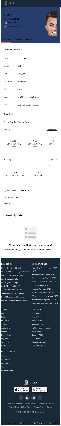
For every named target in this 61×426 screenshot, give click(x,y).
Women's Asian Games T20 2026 (45, 303)
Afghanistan (6, 328)
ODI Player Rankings (9, 282)
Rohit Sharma (37, 321)
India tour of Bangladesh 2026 (44, 300)
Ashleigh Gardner (39, 342)
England (4, 338)
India (3, 313)
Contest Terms (14, 407)
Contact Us (5, 360)
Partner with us (7, 370)
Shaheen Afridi (38, 335)
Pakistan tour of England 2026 (44, 278)
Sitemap (49, 407)
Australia (4, 324)
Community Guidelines (46, 404)
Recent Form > (52, 130)
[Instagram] (33, 397)
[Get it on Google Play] (39, 390)
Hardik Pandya (38, 317)
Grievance (5, 367)
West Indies (5, 342)
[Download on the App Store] (21, 390)
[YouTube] (40, 397)
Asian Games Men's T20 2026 (44, 292)
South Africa (6, 346)
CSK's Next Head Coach (10, 286)
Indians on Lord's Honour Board (14, 300)
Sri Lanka (5, 321)
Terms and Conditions (15, 404)
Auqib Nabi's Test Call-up (11, 290)
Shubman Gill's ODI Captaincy (13, 293)
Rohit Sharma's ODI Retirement (13, 297)
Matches (18, 39)
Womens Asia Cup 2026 (41, 289)
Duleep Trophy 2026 (40, 285)
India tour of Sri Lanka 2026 (43, 274)
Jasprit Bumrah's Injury (10, 279)
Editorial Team (7, 363)
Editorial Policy (39, 407)
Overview (6, 39)
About (3, 356)
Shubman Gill (37, 324)
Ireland (4, 331)
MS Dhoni (36, 338)
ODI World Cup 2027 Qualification (15, 272)
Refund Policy (26, 407)
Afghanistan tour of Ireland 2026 (45, 296)
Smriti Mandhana (39, 346)
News (28, 39)
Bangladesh (6, 335)
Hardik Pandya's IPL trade (11, 268)
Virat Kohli (36, 313)
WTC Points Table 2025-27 (12, 275)
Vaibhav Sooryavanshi (41, 328)
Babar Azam (36, 331)
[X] (27, 397)
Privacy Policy (30, 404)
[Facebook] (21, 397)
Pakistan (4, 317)
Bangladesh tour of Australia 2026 (45, 282)
